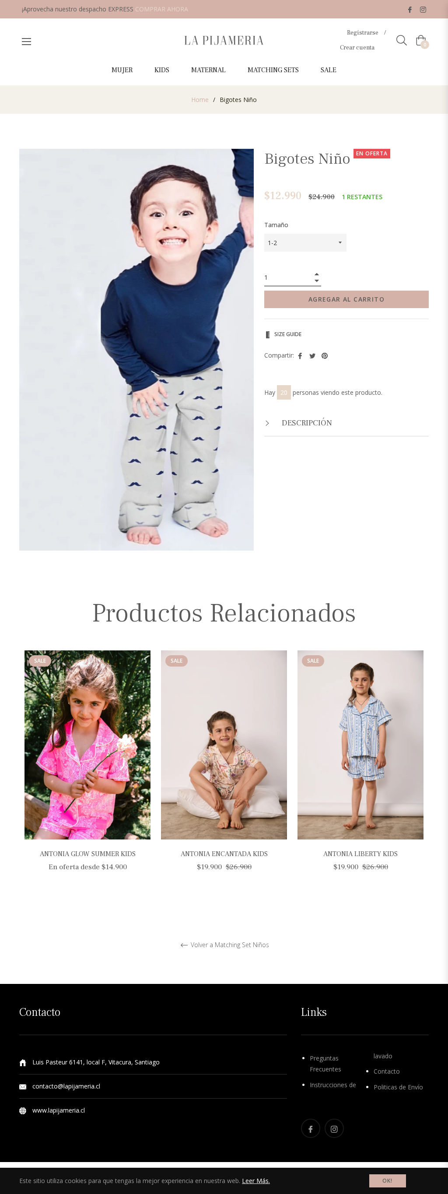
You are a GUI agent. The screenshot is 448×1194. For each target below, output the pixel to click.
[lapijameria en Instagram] (423, 9)
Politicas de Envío (398, 1087)
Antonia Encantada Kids (224, 854)
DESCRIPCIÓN (306, 423)
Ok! (387, 1180)
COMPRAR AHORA (161, 9)
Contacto (387, 1071)
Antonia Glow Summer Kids (88, 854)
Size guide (287, 334)
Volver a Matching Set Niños (229, 945)
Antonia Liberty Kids (360, 854)
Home (200, 99)
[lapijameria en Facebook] (410, 9)
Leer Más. (256, 1180)
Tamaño (276, 225)
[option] (87, 771)
